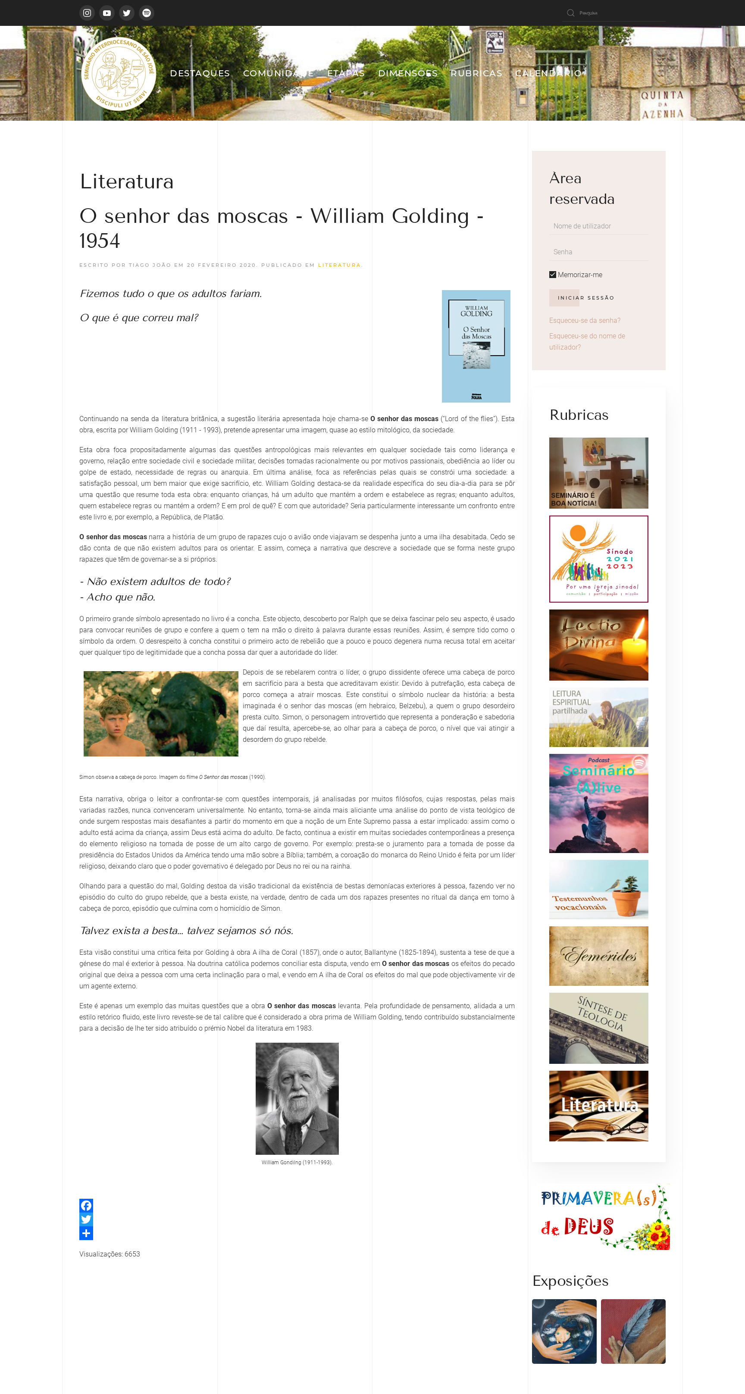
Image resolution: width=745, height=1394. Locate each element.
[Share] (297, 1233)
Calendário (548, 73)
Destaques (200, 73)
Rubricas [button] (476, 73)
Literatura (339, 265)
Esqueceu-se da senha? (584, 320)
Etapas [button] (346, 73)
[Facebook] (297, 1206)
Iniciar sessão (586, 298)
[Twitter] (297, 1219)
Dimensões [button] (408, 73)
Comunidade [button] (278, 73)
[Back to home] (118, 73)
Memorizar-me (579, 275)
